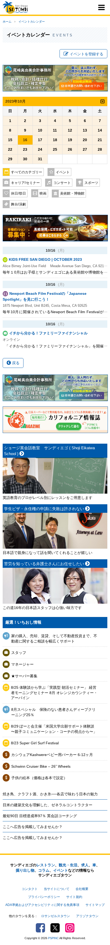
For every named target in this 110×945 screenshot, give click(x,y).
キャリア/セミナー (25, 183)
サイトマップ (95, 905)
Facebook (40, 928)
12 (70, 130)
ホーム (7, 21)
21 (100, 140)
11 (55, 130)
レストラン (45, 865)
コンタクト (30, 889)
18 (55, 140)
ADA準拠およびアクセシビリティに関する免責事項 (42, 905)
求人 (85, 865)
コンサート (62, 183)
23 (25, 149)
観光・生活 (68, 865)
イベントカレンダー (31, 21)
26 (70, 149)
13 (85, 130)
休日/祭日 (18, 193)
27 (85, 149)
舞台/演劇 (18, 204)
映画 (43, 193)
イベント (63, 172)
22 (10, 149)
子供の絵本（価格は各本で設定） (39, 778)
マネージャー (22, 664)
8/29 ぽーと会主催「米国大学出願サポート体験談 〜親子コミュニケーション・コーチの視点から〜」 (54, 729)
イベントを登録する (86, 54)
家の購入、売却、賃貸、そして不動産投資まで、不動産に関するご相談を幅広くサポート (54, 638)
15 (10, 140)
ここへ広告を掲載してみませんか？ (32, 827)
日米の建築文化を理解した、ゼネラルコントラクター (47, 805)
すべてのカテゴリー (26, 172)
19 (70, 140)
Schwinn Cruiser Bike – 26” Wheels (40, 766)
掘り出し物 (25, 870)
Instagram (69, 928)
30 (25, 159)
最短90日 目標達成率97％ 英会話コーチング (40, 816)
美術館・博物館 (72, 193)
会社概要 (82, 889)
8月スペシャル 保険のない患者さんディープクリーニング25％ (53, 712)
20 (85, 140)
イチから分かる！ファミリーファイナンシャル (48, 333)
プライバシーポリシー (44, 897)
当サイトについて (56, 889)
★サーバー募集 (24, 676)
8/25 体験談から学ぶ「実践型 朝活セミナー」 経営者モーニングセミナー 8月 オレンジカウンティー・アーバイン (54, 692)
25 (55, 149)
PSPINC (53, 938)
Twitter (55, 928)
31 (40, 159)
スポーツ (91, 183)
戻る (15, 363)
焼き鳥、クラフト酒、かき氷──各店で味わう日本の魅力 (50, 794)
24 (40, 149)
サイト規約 (74, 897)
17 (40, 140)
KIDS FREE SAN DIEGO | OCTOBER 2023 (45, 259)
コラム (43, 870)
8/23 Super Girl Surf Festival (35, 743)
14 (100, 130)
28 (100, 149)
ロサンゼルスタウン (55, 916)
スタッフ (18, 652)
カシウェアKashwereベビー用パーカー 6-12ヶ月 (52, 755)
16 (25, 140)
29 (10, 159)
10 (40, 130)
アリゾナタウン (87, 916)
